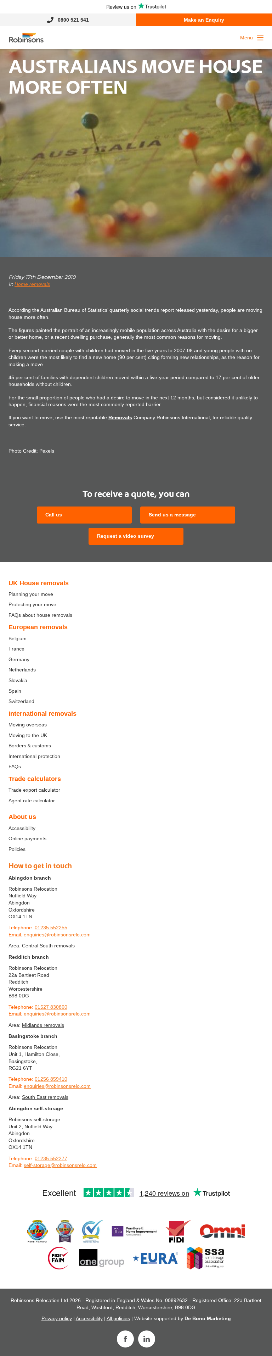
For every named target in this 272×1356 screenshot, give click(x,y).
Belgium (17, 638)
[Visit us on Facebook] (125, 1338)
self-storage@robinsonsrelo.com (60, 1165)
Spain (14, 691)
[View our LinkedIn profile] (146, 1338)
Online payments (27, 838)
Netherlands (22, 670)
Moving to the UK (27, 735)
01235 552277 (51, 1158)
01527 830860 (51, 1007)
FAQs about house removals (40, 615)
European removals (38, 627)
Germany (18, 659)
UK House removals (38, 583)
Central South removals (48, 945)
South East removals (45, 1097)
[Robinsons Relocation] (26, 37)
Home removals (32, 284)
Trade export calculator (34, 790)
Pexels (46, 451)
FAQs (14, 766)
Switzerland (21, 701)
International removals (42, 713)
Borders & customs (29, 745)
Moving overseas (27, 724)
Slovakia (17, 680)
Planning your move (30, 594)
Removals (120, 417)
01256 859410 (51, 1079)
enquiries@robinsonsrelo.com (57, 934)
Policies (17, 849)
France (16, 649)
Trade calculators (34, 778)
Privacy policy (56, 1318)
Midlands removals (43, 1025)
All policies (118, 1318)
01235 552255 (51, 927)
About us (22, 816)
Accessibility (21, 828)
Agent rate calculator (31, 800)
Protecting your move (32, 604)
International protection (34, 756)
